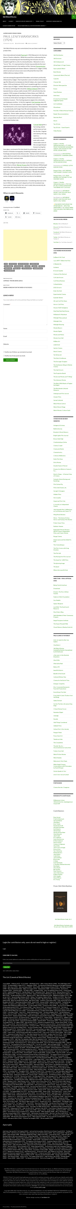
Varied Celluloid (58, 400)
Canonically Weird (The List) (61, 75)
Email (5, 336)
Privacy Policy (40, 21)
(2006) (19, 1000)
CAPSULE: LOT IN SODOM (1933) (62, 161)
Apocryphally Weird (59, 68)
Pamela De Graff (58, 825)
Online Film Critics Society (61, 729)
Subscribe (6, 967)
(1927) (60, 1062)
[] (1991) (58, 1103)
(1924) (8, 1057)
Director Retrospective (60, 85)
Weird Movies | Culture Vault (61, 410)
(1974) (57, 1074)
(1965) (25, 1076)
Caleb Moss (56, 856)
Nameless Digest (58, 712)
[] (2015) (47, 1131)
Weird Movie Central (59, 403)
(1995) (45, 1014)
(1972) (47, 999)
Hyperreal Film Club (59, 501)
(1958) (51, 1110)
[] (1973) (55, 1049)
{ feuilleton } (56, 645)
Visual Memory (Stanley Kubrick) (62, 627)
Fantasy (27, 266)
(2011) (28, 1049)
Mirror (19, 1146)
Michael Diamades (58, 827)
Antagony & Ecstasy (59, 425)
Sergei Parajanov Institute (60, 620)
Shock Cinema (57, 351)
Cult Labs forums (58, 277)
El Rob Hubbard (58, 841)
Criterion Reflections (59, 455)
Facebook (56, 232)
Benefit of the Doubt (59, 673)
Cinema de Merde (58, 449)
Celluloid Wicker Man (59, 677)
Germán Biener (57, 820)
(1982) (18, 1057)
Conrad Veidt (37, 124)
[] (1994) (15, 1005)
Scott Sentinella (57, 862)
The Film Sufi (57, 553)
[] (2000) (43, 1057)
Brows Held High (58, 439)
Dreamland (56, 588)
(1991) (51, 992)
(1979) (43, 1074)
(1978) (22, 1044)
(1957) (18, 1091)
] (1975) (28, 1146)
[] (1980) (28, 1134)
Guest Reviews (57, 92)
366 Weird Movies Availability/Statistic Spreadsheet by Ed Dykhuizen (62, 650)
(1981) (38, 1059)
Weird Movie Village (59, 407)
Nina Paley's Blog (58, 612)
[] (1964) (33, 1056)
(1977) (15, 983)
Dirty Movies (57, 462)
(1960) (61, 1099)
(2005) (53, 1032)
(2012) (42, 994)
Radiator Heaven (58, 526)
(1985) (13, 987)
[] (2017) (57, 1091)
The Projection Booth (59, 373)
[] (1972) (9, 1093)
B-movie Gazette (58, 271)
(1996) (61, 1009)
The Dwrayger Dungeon (60, 361)
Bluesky (55, 223)
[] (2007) (56, 1116)
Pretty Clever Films (59, 523)
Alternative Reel (58, 663)
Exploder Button (58, 297)
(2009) (25, 987)
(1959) (61, 1084)
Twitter (55, 237)
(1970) (53, 1004)
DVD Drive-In (57, 287)
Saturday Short (57, 117)
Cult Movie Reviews (59, 281)
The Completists (58, 742)
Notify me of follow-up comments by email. (18, 352)
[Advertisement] (25, 245)
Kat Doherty (57, 829)
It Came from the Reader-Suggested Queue (60, 99)
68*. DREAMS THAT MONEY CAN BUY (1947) (62, 171)
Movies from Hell (58, 338)
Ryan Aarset (56, 817)
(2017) (15, 1066)
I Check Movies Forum (59, 709)
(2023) (58, 1133)
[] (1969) (29, 1032)
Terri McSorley (57, 851)
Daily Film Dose (58, 459)
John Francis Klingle (59, 847)
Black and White (23, 263)
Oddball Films (57, 726)
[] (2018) (36, 1144)
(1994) (39, 1037)
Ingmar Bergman (58, 603)
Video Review (57, 131)
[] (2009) (28, 1020)
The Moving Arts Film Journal (62, 556)
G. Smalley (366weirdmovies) (61, 864)
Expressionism (40, 66)
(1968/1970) (21, 1074)
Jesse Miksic (57, 854)
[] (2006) (55, 1144)
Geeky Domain (57, 700)
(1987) (35, 999)
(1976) (30, 988)
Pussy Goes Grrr (58, 736)
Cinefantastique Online (60, 442)
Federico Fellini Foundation (61, 597)
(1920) (16, 1004)
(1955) (10, 1069)
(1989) (19, 1022)
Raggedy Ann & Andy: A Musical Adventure (60, 1149)
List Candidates (57, 104)
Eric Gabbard (57, 837)
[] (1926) (37, 1073)
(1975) (64, 1000)
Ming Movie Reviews (59, 514)
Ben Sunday (56, 869)
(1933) (46, 1118)
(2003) (40, 1010)
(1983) (24, 1029)
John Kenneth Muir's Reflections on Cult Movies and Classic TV (62, 510)
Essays (55, 89)
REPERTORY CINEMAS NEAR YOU (54, 21)
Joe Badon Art (46, 1197)
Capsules (56, 78)
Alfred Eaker (20, 43)
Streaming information (8, 207)
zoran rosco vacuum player (61, 774)
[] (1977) (21, 1042)
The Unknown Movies (59, 380)
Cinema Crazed (57, 445)
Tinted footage (27, 268)
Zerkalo (24, 1146)
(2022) (45, 1138)
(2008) (44, 1002)
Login (4, 949)
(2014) (24, 1017)
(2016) (45, 1036)
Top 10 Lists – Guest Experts (61, 127)
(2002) (32, 985)
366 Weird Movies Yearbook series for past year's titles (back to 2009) (63, 926)
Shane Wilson (57, 878)
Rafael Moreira (57, 852)
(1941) (8, 1039)
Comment (7, 304)
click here (34, 1185)
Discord (55, 227)
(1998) (12, 1014)
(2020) (31, 1143)
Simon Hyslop (57, 842)
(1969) (18, 995)
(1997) (22, 1012)
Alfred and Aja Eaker (59, 832)
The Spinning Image (59, 563)
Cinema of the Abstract (60, 274)
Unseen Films (57, 397)
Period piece (8, 268)
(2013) (50, 1012)
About (4, 21)
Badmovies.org (57, 429)
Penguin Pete (57, 170)
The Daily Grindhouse (59, 358)
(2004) (6, 983)
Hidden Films (57, 494)
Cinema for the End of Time (61, 680)
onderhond (56, 345)
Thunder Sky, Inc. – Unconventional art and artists (62, 746)
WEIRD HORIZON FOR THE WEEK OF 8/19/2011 (17, 286)
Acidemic (56, 267)
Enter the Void (57, 291)
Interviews (56, 95)
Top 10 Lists (56, 124)
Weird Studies (57, 758)
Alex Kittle (56, 660)
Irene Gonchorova (58, 839)
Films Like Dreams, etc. (60, 487)
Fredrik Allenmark (58, 819)
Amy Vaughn (57, 876)
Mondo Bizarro (57, 328)
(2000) (12, 1061)
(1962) (41, 1004)
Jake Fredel (56, 836)
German (34, 266)
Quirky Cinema (57, 348)
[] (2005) (51, 1059)
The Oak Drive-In (58, 370)
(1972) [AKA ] (61, 1081)
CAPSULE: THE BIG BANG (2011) (13, 280)
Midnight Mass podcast (60, 318)
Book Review (57, 72)
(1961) (24, 994)
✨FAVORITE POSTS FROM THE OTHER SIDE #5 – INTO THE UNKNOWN (62, 205)
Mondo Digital (57, 331)
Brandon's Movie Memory (60, 432)
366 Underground (58, 62)
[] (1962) (55, 1025)
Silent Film (17, 268)
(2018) (33, 1061)
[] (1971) (18, 1111)
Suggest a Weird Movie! (9, 25)
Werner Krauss (21, 165)
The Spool (56, 566)
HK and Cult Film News (60, 301)
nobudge (55, 715)
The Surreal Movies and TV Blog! (62, 376)
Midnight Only (57, 321)
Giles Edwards (57, 834)
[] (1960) (23, 1041)
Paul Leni (24, 55)
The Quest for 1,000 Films (60, 560)
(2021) (12, 1146)
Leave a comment (32, 43)
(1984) (43, 1009)
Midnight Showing (58, 324)
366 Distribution (58, 55)
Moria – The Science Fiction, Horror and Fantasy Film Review (62, 518)
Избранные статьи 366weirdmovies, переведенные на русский (63, 801)
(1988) (36, 987)
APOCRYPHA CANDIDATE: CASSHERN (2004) (62, 154)
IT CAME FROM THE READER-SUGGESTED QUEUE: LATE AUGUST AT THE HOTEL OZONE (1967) (63, 147)
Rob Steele (56, 866)
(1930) (60, 1052)
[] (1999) (14, 992)
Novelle (55, 719)
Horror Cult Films (58, 304)
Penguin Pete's (57, 732)
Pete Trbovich (57, 871)
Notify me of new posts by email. (15, 356)
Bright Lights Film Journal (60, 435)
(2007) (51, 1066)
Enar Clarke (56, 824)
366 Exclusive (57, 58)
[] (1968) (41, 1015)
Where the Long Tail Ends (60, 570)
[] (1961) (32, 1054)
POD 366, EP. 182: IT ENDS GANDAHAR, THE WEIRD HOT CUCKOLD (62, 185)
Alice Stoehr (57, 868)
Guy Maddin (57, 600)
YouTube (55, 242)
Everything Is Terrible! (59, 692)
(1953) (23, 1081)
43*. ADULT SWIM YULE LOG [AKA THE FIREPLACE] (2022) (63, 209)
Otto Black (56, 822)
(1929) (35, 1005)
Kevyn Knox (56, 849)
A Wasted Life (57, 264)
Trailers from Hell (58, 751)
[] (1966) (34, 1012)
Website (6, 344)
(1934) (58, 997)
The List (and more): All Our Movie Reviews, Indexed (31, 25)
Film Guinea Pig (58, 484)
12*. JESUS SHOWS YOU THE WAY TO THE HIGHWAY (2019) (62, 177)
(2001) (63, 1004)
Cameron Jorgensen (59, 844)
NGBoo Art (56, 341)
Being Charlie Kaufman (60, 585)
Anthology (13, 263)
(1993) (28, 992)
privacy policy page (40, 1187)
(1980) (43, 988)
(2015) (41, 997)
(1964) (13, 1020)
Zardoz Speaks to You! (59, 771)
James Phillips (57, 857)
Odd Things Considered (60, 722)
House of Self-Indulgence (60, 308)
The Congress (42, 1136)
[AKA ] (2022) (15, 1131)
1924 (6, 263)
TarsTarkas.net (57, 355)
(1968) (48, 983)
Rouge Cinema (57, 536)
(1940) (57, 1027)
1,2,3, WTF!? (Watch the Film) (61, 260)
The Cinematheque (58, 545)
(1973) (55, 988)
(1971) (34, 983)
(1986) (34, 1000)
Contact (11, 21)
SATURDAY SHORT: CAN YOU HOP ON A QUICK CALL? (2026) (62, 192)
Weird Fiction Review (59, 754)
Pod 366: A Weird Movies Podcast (63, 110)
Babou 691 (56, 667)
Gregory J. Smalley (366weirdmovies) (58, 144)
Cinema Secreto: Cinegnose (61, 787)
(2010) (20, 997)
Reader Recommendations (61, 114)
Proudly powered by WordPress (18, 1206)
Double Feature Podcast (60, 466)
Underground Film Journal (61, 393)
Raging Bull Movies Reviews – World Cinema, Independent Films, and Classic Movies (61, 531)
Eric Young (56, 879)
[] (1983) (48, 1000)
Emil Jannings (36, 102)
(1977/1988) (63, 1148)
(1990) (49, 987)
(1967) (8, 1002)
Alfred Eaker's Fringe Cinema (12, 33)
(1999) (44, 995)
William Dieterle (32, 89)
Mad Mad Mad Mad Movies (61, 311)
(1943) (45, 1062)
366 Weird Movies (9, 17)
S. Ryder (55, 861)
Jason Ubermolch (58, 873)
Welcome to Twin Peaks (60, 761)
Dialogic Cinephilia (59, 684)
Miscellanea (56, 107)
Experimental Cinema (59, 294)
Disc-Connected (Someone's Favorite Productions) (61, 688)
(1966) (15, 988)
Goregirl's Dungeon (59, 491)
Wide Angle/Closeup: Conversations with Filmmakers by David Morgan (62, 766)
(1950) (20, 1073)
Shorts (55, 120)
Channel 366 (57, 82)
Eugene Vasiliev (57, 874)
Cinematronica (57, 452)
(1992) (53, 990)
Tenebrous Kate (57, 739)
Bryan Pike (56, 859)
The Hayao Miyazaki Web (60, 624)
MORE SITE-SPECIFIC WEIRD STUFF (24, 21)
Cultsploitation (57, 284)
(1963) (24, 983)
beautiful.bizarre (58, 670)
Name (5, 328)
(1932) (11, 1032)
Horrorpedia (57, 498)
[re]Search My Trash (59, 257)
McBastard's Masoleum (60, 314)
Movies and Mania (58, 334)
